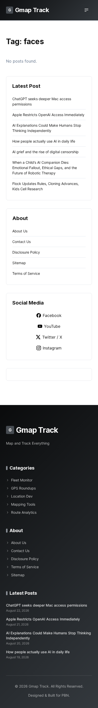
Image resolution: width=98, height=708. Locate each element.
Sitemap (19, 263)
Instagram (52, 347)
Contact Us (21, 241)
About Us (19, 231)
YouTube (52, 326)
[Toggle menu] (86, 10)
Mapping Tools (23, 504)
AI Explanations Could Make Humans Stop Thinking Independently (48, 635)
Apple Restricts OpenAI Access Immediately (48, 115)
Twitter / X (52, 337)
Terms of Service (26, 273)
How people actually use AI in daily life (43, 141)
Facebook (52, 315)
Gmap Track (28, 10)
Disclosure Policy (26, 252)
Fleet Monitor (21, 480)
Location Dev (22, 496)
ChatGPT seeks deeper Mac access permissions (46, 605)
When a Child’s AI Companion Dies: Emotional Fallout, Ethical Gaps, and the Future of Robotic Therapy (44, 167)
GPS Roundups (23, 488)
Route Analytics (23, 512)
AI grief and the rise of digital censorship (45, 152)
